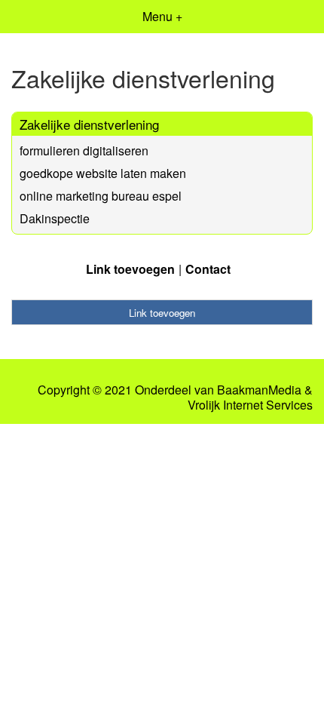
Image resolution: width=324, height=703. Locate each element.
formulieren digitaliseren (84, 150)
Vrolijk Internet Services (250, 405)
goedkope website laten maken (103, 173)
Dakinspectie (55, 218)
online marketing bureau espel (101, 195)
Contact (208, 269)
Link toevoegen (130, 269)
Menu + (162, 16)
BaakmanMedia (259, 390)
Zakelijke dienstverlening (89, 124)
